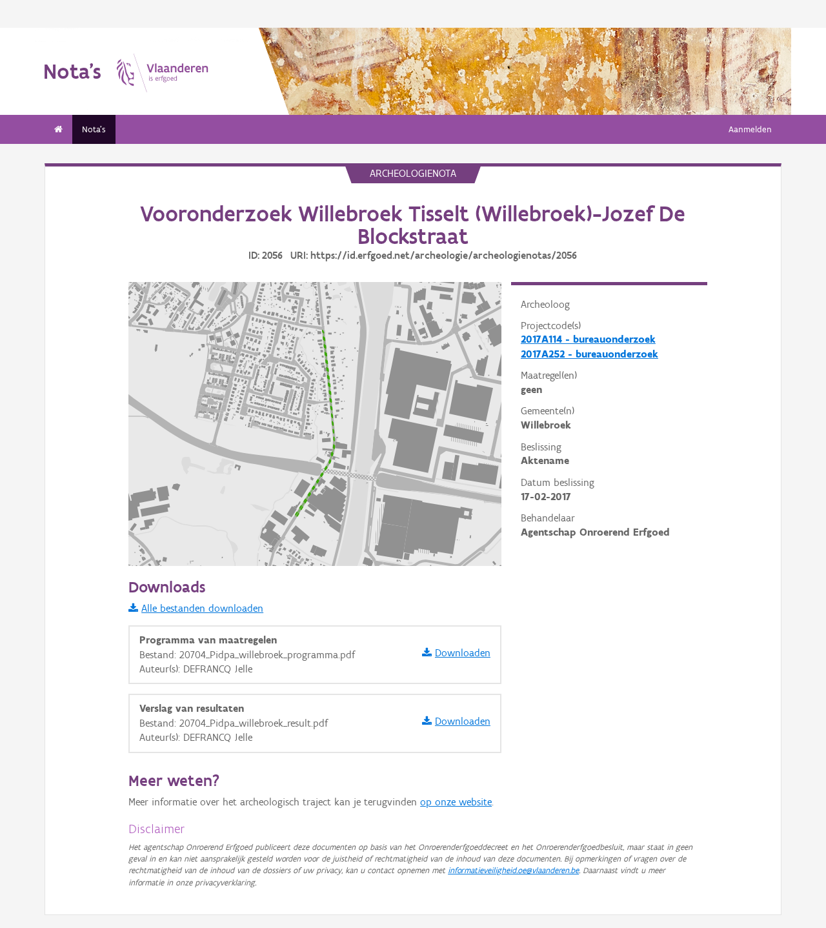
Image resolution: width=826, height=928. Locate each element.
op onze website (456, 802)
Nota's (94, 129)
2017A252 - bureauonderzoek (589, 354)
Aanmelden (750, 129)
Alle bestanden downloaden (202, 608)
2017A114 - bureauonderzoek (588, 339)
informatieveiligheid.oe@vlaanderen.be (513, 870)
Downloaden (462, 653)
